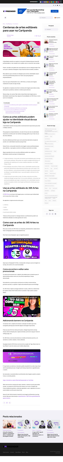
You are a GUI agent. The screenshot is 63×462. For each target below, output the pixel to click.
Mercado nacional (52, 173)
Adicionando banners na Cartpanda (13, 112)
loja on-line (46, 168)
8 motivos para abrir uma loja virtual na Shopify (51, 131)
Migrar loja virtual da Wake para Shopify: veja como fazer (24, 436)
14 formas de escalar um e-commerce (53, 99)
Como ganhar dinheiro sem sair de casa (50, 141)
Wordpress (46, 203)
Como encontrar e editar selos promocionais (15, 111)
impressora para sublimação (49, 156)
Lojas (51, 168)
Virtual (50, 200)
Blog (27, 452)
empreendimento (48, 153)
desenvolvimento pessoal (49, 146)
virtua (46, 200)
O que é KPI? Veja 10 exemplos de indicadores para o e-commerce (38, 434)
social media (55, 188)
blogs (51, 136)
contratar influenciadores (49, 143)
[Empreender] (9, 11)
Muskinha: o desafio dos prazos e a (53, 114)
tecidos (46, 193)
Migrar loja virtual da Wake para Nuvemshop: (53, 65)
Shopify (46, 188)
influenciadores (47, 161)
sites (50, 188)
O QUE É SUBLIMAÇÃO (53, 178)
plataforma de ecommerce (49, 185)
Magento (46, 173)
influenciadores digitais (49, 163)
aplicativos (46, 136)
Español (58, 17)
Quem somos (6, 452)
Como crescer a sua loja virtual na (53, 107)
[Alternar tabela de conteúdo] (37, 103)
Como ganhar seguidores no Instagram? (52, 82)
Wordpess (54, 200)
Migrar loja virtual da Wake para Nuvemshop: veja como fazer (53, 436)
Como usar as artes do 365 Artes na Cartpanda (15, 109)
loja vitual (46, 170)
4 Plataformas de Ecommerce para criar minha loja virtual (50, 129)
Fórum (23, 452)
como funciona (47, 138)
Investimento (47, 166)
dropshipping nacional (48, 151)
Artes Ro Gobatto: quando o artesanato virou (53, 41)
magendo (51, 170)
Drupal (55, 151)
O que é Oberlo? (47, 180)
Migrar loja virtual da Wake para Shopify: (53, 49)
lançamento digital (54, 166)
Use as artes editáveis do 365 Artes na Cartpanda (15, 108)
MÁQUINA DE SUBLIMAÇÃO (49, 175)
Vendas (54, 198)
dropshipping (47, 148)
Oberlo (46, 178)
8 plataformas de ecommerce (50, 133)
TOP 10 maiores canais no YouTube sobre (53, 91)
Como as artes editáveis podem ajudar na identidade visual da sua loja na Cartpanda (20, 105)
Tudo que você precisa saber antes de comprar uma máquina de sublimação (51, 196)
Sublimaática (47, 190)
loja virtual (55, 168)
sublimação (53, 190)
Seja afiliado (18, 452)
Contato (12, 452)
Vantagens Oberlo (48, 198)
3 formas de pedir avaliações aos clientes (53, 74)
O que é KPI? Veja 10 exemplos (53, 56)
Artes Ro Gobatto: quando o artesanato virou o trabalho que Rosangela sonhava (8, 434)
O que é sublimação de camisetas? (50, 183)
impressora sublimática (48, 158)
